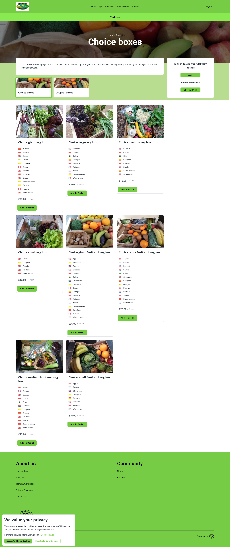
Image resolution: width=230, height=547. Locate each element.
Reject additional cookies (46, 541)
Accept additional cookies (18, 541)
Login (190, 75)
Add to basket (27, 208)
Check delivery (190, 90)
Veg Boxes (115, 17)
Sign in (209, 6)
